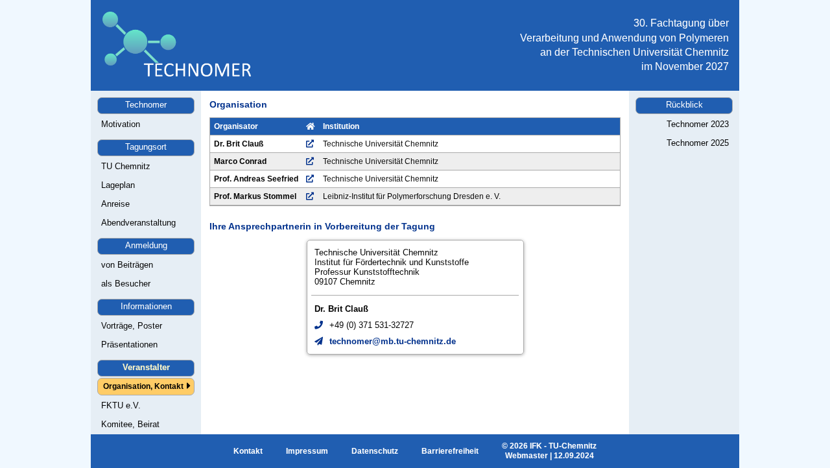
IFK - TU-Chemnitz (563, 445)
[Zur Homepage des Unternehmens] (310, 143)
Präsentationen (129, 344)
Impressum (307, 451)
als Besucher (125, 283)
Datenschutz (374, 451)
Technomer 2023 (698, 124)
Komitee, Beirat (130, 424)
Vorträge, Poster (131, 326)
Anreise (115, 204)
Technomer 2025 (698, 143)
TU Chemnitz (125, 166)
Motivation (120, 124)
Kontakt (248, 451)
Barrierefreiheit (450, 451)
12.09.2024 (574, 455)
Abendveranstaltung (138, 223)
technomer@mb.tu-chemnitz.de (392, 341)
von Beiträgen (127, 265)
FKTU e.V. (121, 405)
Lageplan (118, 185)
